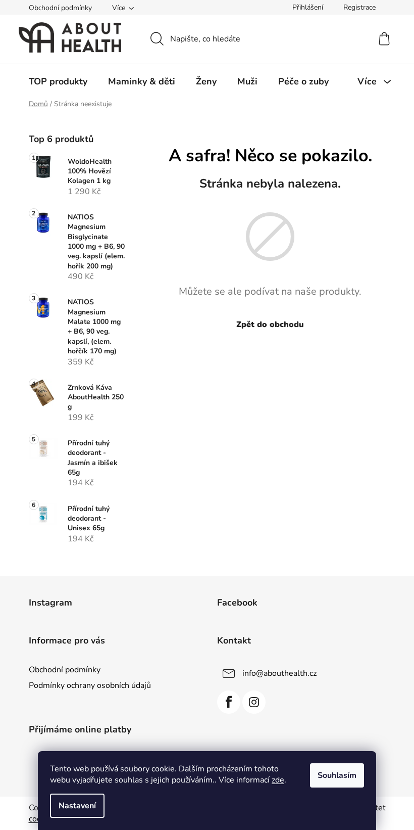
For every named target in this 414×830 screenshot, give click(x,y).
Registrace (359, 7)
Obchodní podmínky (60, 8)
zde (278, 780)
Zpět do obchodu (270, 324)
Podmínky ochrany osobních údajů (90, 685)
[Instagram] (254, 702)
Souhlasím (337, 775)
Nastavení (77, 805)
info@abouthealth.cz (279, 673)
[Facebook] (228, 702)
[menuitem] (58, 81)
